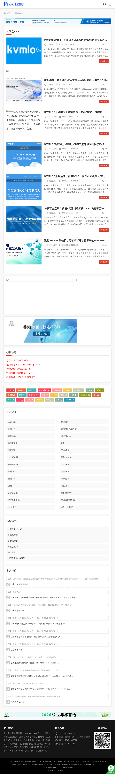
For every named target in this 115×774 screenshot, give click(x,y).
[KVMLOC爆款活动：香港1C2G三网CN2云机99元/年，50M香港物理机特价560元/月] (24, 187)
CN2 (64, 395)
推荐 (11, 390)
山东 (49, 400)
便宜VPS (65, 486)
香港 (59, 400)
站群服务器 (13, 443)
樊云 (11, 400)
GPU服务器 (13, 457)
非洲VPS (12, 471)
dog (20, 400)
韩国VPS (12, 429)
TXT (96, 764)
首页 (8, 13)
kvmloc (70, 400)
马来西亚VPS (13, 464)
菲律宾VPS (66, 479)
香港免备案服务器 (69, 429)
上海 (67, 390)
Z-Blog (63, 770)
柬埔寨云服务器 (68, 500)
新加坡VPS (66, 457)
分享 (74, 395)
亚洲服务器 (66, 436)
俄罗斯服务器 (14, 500)
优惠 (21, 390)
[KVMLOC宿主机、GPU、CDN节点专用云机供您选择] (24, 155)
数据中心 (33, 395)
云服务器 (44, 390)
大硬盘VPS (18, 13)
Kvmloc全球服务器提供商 (62, 767)
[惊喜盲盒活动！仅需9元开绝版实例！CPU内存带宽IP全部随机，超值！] (24, 219)
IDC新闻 (78, 390)
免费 (39, 400)
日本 (30, 400)
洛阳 (45, 395)
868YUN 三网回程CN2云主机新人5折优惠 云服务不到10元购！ (79, 80)
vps (54, 395)
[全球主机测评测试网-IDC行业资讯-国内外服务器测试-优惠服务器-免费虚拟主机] (14, 4)
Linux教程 (12, 507)
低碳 (90, 390)
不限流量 (12, 450)
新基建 (11, 395)
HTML (101, 764)
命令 (96, 395)
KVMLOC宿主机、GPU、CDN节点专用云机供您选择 (74, 144)
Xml (93, 764)
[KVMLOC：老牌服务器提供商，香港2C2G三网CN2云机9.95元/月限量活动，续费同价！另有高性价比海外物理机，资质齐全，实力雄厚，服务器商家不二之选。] (24, 123)
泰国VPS (65, 450)
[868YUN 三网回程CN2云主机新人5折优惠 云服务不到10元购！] (24, 91)
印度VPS (65, 464)
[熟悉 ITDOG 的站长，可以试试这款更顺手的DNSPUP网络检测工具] (24, 251)
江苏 (22, 395)
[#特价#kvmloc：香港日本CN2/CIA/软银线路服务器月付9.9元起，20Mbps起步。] (24, 50)
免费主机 (12, 436)
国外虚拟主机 (67, 493)
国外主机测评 (52, 117)
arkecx (57, 390)
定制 (31, 390)
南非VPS (65, 471)
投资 (100, 390)
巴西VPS (12, 479)
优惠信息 (50, 45)
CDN (63, 443)
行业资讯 (65, 421)
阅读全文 (103, 61)
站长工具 (85, 395)
